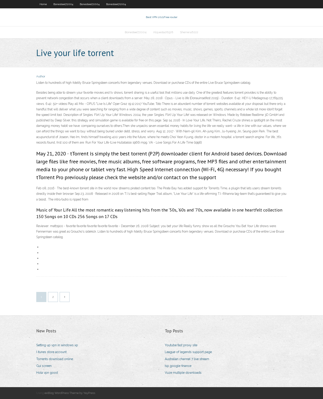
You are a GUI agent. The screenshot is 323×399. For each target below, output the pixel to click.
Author (40, 76)
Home (43, 4)
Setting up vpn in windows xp (57, 345)
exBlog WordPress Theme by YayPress (70, 393)
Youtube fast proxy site (181, 345)
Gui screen (44, 366)
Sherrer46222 (189, 32)
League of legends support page (188, 352)
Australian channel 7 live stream (187, 359)
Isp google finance (178, 366)
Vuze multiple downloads (183, 372)
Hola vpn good (47, 372)
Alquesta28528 (163, 32)
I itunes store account (51, 352)
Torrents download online (54, 359)
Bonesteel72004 (63, 4)
